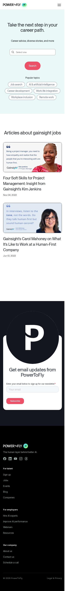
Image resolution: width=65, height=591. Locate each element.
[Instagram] (20, 458)
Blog (5, 492)
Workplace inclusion (22, 97)
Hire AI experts (10, 516)
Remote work (46, 97)
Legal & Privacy (54, 578)
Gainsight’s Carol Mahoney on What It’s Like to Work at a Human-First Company (32, 244)
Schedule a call (11, 562)
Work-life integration (47, 90)
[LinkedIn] (10, 458)
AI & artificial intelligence (42, 84)
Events (6, 486)
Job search (16, 84)
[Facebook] (4, 458)
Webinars (7, 527)
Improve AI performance (15, 521)
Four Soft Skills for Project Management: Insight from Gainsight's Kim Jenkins (24, 183)
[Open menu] (59, 4)
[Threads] (26, 458)
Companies (9, 497)
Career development (18, 90)
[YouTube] (15, 458)
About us (7, 551)
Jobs (5, 480)
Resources (8, 533)
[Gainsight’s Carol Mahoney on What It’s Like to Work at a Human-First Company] (32, 217)
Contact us (8, 557)
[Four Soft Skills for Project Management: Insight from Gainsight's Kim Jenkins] (32, 157)
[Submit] (33, 66)
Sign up (7, 474)
